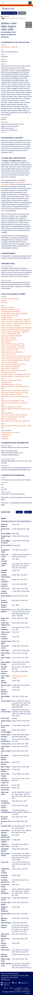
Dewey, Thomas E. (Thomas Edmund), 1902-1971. (16, 323)
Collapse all (28, 512)
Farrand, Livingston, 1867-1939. (10, 334)
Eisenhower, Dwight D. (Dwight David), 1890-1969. (16, 327)
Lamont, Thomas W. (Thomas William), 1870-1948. (16, 356)
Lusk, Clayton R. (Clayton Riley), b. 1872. (13, 364)
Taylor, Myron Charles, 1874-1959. (11, 394)
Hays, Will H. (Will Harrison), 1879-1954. (13, 344)
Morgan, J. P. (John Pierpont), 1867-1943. (13, 370)
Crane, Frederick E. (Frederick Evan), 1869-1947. (16, 321)
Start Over (22, 13)
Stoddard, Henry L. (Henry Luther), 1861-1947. (15, 390)
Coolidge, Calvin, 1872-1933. (10, 315)
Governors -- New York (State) (10, 298)
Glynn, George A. (6, 342)
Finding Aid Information (13, 475)
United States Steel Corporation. (10, 311)
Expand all (19, 512)
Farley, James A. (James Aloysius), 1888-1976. (15, 332)
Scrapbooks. (5, 438)
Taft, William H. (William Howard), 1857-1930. (14, 392)
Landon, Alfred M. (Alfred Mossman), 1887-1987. (15, 358)
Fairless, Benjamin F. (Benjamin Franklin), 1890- (15, 329)
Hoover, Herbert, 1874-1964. (9, 350)
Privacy (12, 988)
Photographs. (5, 436)
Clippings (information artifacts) (10, 432)
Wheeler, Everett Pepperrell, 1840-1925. (13, 417)
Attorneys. (4, 300)
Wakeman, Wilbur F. (7, 413)
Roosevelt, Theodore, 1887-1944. (11, 380)
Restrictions (8, 264)
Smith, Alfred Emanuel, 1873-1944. (11, 384)
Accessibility (18, 988)
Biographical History (12, 138)
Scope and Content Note (14, 158)
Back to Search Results (9, 13)
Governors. (4, 302)
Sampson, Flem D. (6, 382)
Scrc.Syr (3, 132)
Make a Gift (26, 990)
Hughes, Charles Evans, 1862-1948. (12, 352)
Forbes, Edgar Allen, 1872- (9, 340)
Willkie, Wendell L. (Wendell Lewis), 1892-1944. (15, 421)
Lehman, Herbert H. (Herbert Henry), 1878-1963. (15, 360)
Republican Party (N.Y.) (8, 307)
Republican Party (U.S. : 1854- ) (10, 309)
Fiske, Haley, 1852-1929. (8, 338)
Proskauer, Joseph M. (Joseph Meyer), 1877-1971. (16, 374)
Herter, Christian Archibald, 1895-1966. (12, 346)
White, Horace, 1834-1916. (9, 419)
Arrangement (8, 253)
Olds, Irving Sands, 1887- (8, 372)
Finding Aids (6, 16)
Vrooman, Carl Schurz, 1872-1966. (11, 407)
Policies (6, 988)
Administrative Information (15, 443)
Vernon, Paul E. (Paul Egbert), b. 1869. (12, 400)
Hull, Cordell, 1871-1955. (8, 354)
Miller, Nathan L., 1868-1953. (9, 47)
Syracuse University (8, 991)
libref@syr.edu (5, 979)
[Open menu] (29, 3)
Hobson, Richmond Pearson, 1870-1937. (13, 348)
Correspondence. (6, 434)
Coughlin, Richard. (6, 317)
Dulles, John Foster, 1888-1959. (10, 325)
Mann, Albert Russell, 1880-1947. (11, 366)
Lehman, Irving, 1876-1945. (9, 362)
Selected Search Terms (13, 294)
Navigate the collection (28, 24)
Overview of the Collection (15, 42)
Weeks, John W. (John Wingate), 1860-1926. (14, 415)
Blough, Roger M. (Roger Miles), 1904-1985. (14, 313)
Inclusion (26, 988)
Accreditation (17, 990)
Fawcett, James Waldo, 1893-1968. (11, 336)
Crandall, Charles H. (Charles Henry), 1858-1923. (16, 319)
